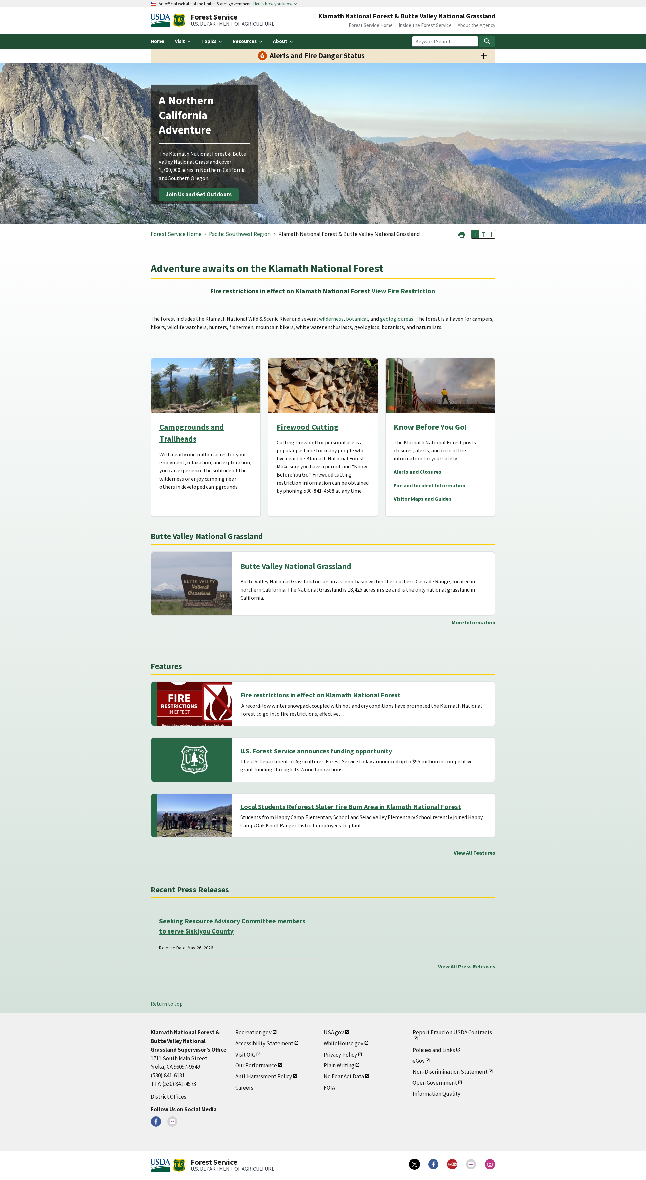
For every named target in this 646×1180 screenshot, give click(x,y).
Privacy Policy (340, 1054)
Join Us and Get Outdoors (199, 194)
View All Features (474, 852)
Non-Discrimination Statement (450, 1071)
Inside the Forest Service (425, 25)
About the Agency (476, 25)
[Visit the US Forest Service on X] (414, 1164)
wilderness (331, 318)
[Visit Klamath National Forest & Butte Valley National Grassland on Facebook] (156, 1121)
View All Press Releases (466, 966)
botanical (357, 318)
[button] (462, 234)
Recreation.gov (253, 1032)
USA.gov (334, 1032)
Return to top (167, 1003)
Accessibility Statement (264, 1043)
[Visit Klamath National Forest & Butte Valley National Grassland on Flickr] (172, 1121)
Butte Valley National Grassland (295, 566)
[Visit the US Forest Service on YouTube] (452, 1164)
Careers (244, 1087)
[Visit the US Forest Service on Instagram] (490, 1164)
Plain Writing (339, 1065)
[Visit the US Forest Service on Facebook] (433, 1164)
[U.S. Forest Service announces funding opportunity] (194, 760)
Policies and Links (433, 1050)
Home (157, 41)
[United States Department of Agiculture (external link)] (162, 20)
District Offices (168, 1096)
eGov (418, 1060)
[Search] (487, 41)
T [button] (475, 234)
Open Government (434, 1083)
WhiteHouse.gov (343, 1043)
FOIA (329, 1087)
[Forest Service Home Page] (179, 20)
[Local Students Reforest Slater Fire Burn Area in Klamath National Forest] (194, 815)
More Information (473, 622)
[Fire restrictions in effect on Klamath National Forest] (194, 704)
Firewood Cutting (307, 427)
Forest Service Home (371, 25)
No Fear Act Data (344, 1076)
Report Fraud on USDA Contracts (452, 1032)
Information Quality (436, 1093)
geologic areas (397, 318)
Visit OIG (245, 1054)
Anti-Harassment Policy (263, 1076)
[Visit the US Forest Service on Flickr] (471, 1164)
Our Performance (256, 1065)
